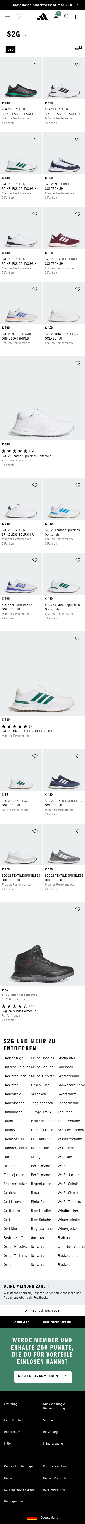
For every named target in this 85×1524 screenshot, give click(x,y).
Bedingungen (13, 1501)
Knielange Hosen (66, 1067)
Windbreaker (68, 1211)
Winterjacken (68, 1229)
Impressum (12, 1432)
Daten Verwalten (54, 1466)
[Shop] (42, 18)
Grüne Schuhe (42, 1067)
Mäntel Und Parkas (40, 1148)
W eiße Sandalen (65, 1166)
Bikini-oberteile (11, 1121)
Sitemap (49, 1420)
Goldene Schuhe (10, 1193)
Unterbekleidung (17, 1067)
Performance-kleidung (42, 1166)
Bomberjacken (15, 1148)
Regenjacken (41, 1184)
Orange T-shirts (39, 1157)
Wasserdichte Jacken (69, 1148)
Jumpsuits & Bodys (41, 1112)
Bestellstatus (13, 1420)
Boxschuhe (12, 1157)
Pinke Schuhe (41, 1202)
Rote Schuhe (41, 1220)
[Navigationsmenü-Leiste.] (7, 16)
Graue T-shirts (15, 1256)
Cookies (9, 1478)
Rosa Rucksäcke (39, 1193)
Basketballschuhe (18, 1076)
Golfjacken (12, 1211)
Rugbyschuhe (42, 1229)
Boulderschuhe (43, 1121)
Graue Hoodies (15, 1247)
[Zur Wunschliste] (18, 16)
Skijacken (38, 1094)
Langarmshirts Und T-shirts (70, 1103)
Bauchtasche (14, 1103)
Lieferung (11, 1404)
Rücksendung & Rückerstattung (54, 1406)
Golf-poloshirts (12, 1220)
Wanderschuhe (70, 1139)
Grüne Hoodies (42, 1058)
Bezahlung (50, 1432)
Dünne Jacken (42, 1130)
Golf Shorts (12, 1229)
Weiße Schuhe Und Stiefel (69, 1184)
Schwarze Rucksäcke (39, 1256)
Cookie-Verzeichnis (56, 1478)
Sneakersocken (16, 1184)
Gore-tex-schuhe (38, 1238)
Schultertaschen (71, 1130)
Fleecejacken (14, 1175)
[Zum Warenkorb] (77, 16)
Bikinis (9, 1130)
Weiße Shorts (68, 1193)
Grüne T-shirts (42, 1076)
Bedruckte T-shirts (14, 1238)
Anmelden (21, 1321)
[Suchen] (66, 16)
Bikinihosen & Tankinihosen (15, 1112)
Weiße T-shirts (69, 1202)
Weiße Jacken (68, 1175)
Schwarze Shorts (38, 1265)
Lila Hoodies (40, 1139)
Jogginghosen (42, 1103)
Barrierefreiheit (54, 1489)
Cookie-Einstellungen (19, 1466)
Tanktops (65, 1112)
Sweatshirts (67, 1094)
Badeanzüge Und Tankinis (14, 1058)
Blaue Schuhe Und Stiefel (15, 1139)
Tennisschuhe (69, 1121)
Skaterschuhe (69, 1076)
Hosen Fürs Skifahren (40, 1085)
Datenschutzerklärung (20, 1489)
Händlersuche (53, 1443)
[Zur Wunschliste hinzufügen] (35, 65)
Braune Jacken (9, 1166)
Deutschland (49, 1517)
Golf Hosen (12, 1202)
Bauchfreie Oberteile (12, 1094)
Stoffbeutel (66, 1058)
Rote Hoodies (41, 1211)
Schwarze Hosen (38, 1247)
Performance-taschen (42, 1175)
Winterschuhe (69, 1220)
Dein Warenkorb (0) (57, 1321)
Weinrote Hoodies (65, 1157)
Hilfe (7, 1443)
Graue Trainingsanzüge (17, 1265)
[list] (35, 49)
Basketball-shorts (13, 1085)
